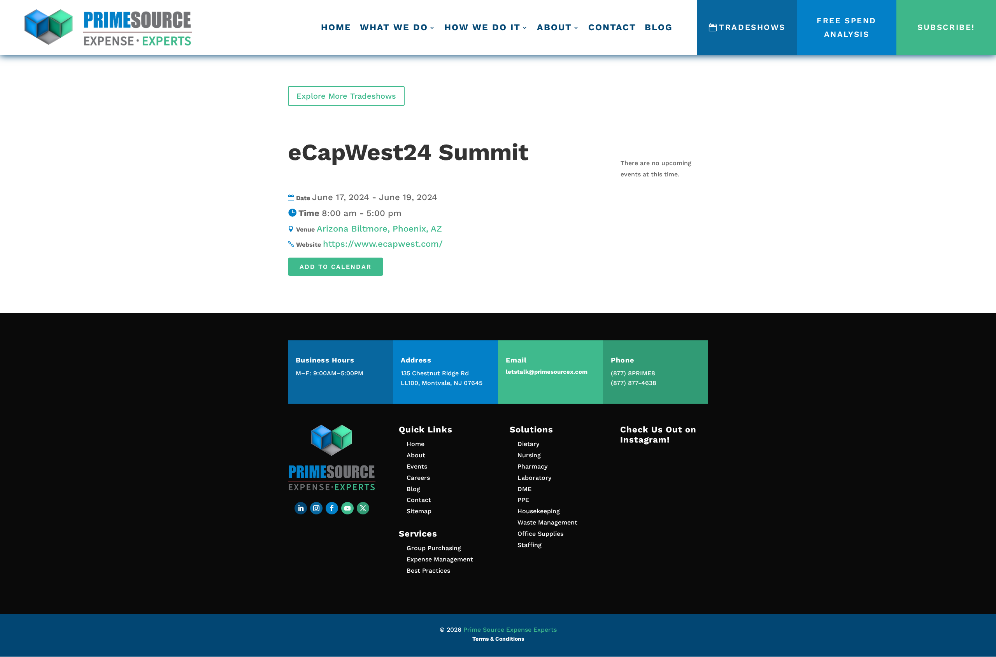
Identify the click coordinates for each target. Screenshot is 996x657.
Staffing (529, 545)
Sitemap (419, 511)
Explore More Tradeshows (346, 96)
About (554, 27)
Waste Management (547, 522)
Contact (612, 27)
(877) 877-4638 (633, 383)
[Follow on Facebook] (332, 508)
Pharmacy (532, 466)
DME (524, 489)
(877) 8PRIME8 (633, 373)
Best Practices (428, 570)
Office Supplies (540, 533)
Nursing (529, 455)
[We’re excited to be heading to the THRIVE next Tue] (664, 478)
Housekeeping (538, 511)
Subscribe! (946, 27)
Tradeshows (752, 27)
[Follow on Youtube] (347, 508)
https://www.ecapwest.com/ (383, 244)
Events (417, 466)
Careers (418, 477)
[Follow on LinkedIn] (301, 508)
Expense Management (440, 559)
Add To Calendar (336, 266)
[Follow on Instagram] (316, 508)
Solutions (531, 429)
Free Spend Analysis (847, 27)
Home (336, 27)
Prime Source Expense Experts (510, 629)
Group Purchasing (434, 548)
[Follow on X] (363, 508)
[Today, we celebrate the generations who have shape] (664, 531)
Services (418, 533)
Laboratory (534, 477)
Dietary (528, 444)
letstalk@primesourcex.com (546, 371)
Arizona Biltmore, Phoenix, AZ (379, 229)
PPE (523, 500)
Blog (659, 27)
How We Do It (482, 27)
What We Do (394, 27)
